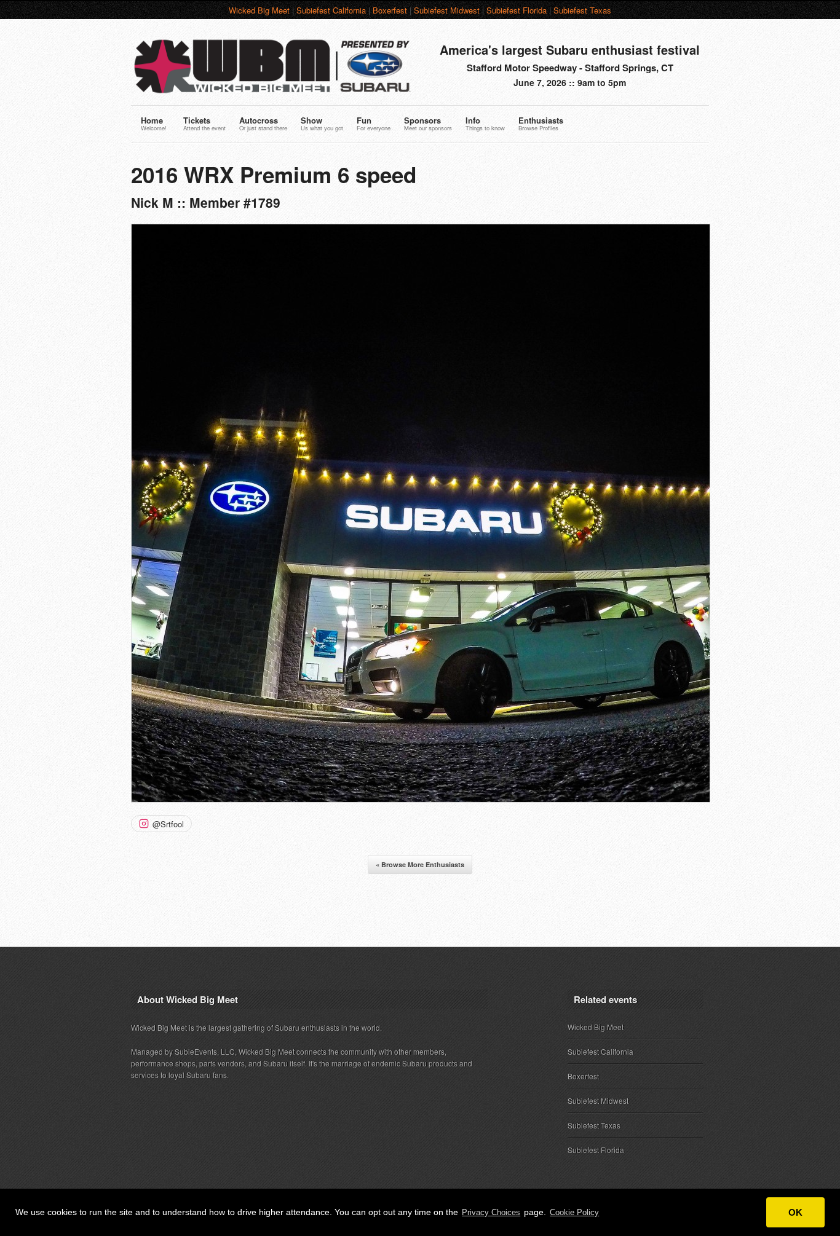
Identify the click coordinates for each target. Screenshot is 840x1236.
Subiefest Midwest (447, 10)
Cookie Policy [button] (574, 1212)
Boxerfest (390, 10)
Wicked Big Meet (259, 10)
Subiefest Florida (516, 10)
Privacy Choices (491, 1212)
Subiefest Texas (582, 10)
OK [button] (795, 1212)
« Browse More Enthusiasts (420, 864)
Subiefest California (331, 10)
